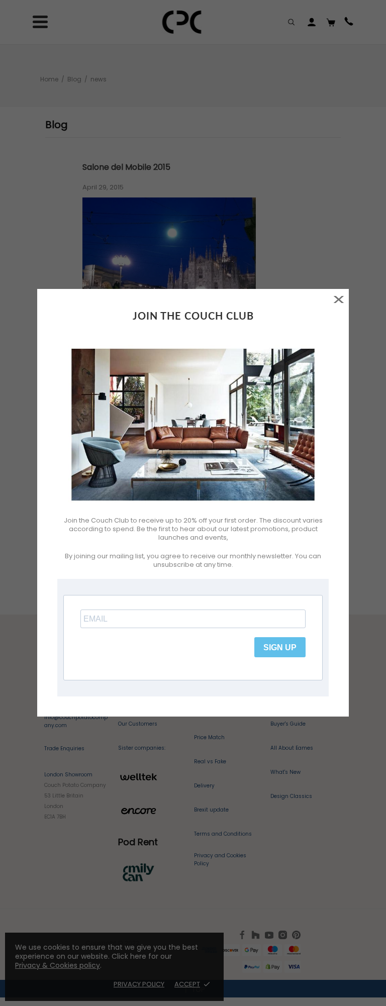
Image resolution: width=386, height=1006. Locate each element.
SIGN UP (280, 647)
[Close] (338, 299)
